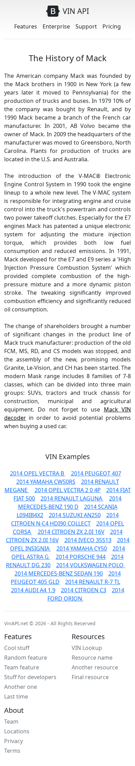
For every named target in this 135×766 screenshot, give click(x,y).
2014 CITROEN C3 (83, 590)
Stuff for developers (30, 677)
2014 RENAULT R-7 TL (92, 582)
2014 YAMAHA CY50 (81, 548)
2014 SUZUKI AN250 (75, 515)
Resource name (92, 657)
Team (11, 721)
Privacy (13, 741)
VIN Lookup (87, 648)
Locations (16, 731)
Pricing (111, 26)
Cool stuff (16, 648)
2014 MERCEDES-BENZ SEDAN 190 (59, 573)
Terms (12, 751)
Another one (20, 687)
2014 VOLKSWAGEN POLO (90, 565)
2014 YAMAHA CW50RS (45, 482)
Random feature (25, 657)
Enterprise (56, 26)
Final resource (90, 677)
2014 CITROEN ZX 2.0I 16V (71, 532)
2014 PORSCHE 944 (81, 557)
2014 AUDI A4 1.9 (33, 590)
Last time (16, 696)
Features (25, 26)
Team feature (21, 667)
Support (86, 26)
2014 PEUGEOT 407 (96, 473)
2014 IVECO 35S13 (87, 540)
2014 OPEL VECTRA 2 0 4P (68, 490)
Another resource (95, 667)
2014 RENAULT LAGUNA (72, 498)
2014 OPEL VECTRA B (37, 473)
